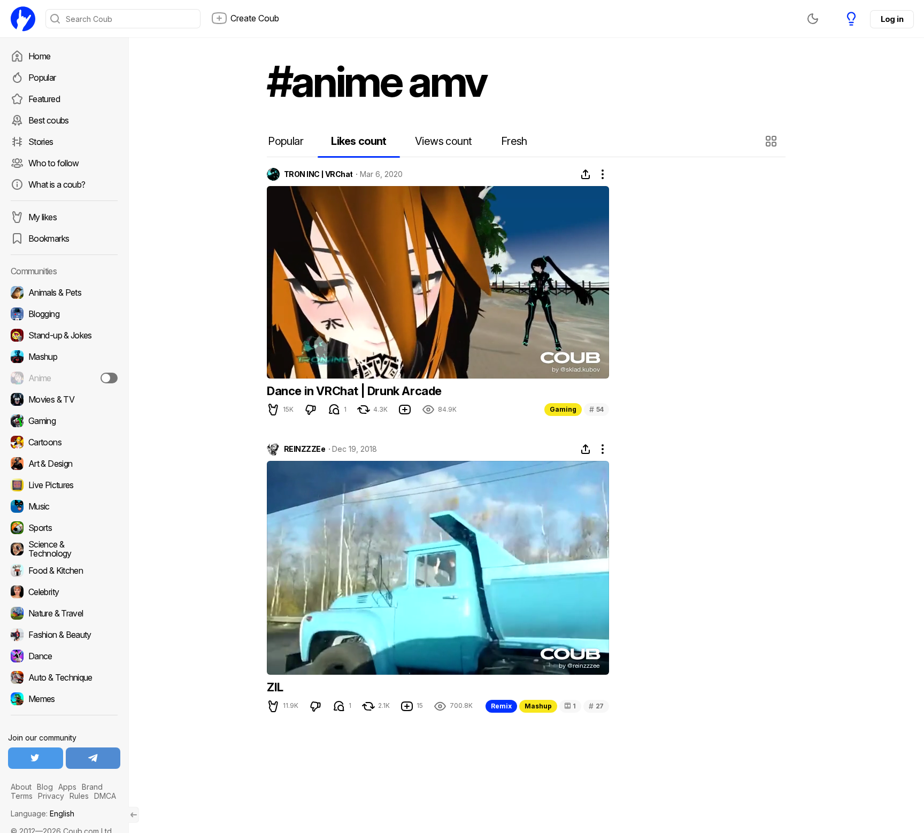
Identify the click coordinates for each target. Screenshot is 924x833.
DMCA (105, 795)
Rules (79, 795)
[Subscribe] (109, 378)
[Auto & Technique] (64, 677)
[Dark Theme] (812, 18)
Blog (45, 786)
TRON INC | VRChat (318, 174)
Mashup (538, 706)
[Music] (64, 506)
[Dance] (64, 656)
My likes (42, 217)
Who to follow (53, 163)
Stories (40, 141)
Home (39, 56)
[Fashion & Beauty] (64, 634)
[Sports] (64, 527)
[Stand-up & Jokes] (64, 335)
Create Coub (254, 18)
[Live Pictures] (64, 485)
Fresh (514, 141)
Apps (67, 786)
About (21, 786)
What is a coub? (56, 184)
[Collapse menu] (133, 814)
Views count (443, 141)
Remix (501, 706)
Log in (892, 19)
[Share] (585, 174)
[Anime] (64, 378)
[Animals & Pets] (64, 292)
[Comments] (334, 409)
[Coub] (23, 18)
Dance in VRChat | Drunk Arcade (354, 391)
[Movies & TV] (64, 399)
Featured (44, 99)
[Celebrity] (64, 592)
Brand (92, 786)
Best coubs (48, 120)
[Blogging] (64, 314)
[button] (772, 141)
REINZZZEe (304, 449)
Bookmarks (48, 238)
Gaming (563, 409)
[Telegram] (93, 758)
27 (596, 706)
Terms (22, 795)
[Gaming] (64, 420)
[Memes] (64, 698)
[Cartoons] (64, 442)
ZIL (275, 687)
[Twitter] (35, 758)
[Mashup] (64, 356)
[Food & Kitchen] (64, 570)
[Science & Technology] (64, 549)
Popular (42, 77)
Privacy (51, 795)
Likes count (358, 141)
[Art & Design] (64, 463)
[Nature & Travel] (64, 613)
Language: (42, 813)
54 (596, 409)
